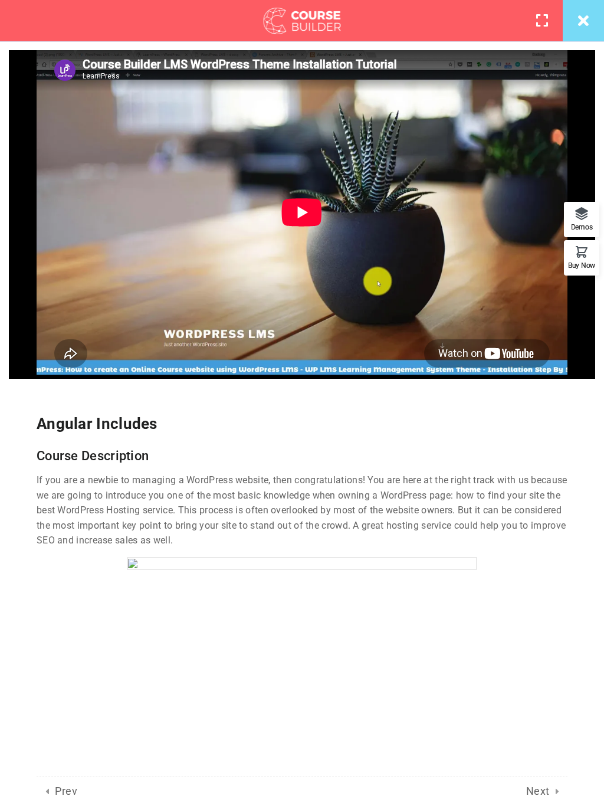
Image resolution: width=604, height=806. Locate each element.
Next (538, 791)
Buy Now (581, 265)
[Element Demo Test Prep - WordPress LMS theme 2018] (302, 20)
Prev (66, 791)
